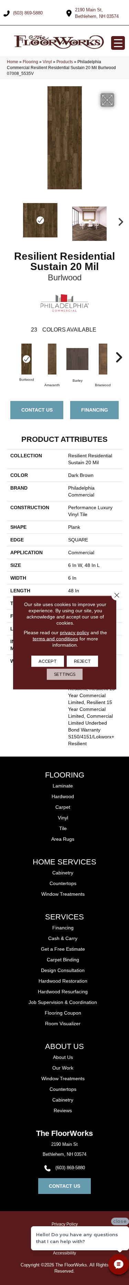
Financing (94, 410)
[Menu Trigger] (118, 43)
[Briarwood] (103, 359)
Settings (64, 674)
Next (118, 220)
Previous (10, 220)
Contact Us (37, 410)
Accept (48, 661)
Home (12, 61)
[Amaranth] (52, 359)
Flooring (30, 61)
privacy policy (74, 632)
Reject (82, 661)
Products (64, 61)
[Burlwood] (26, 359)
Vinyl (47, 61)
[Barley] (77, 359)
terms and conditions (55, 638)
